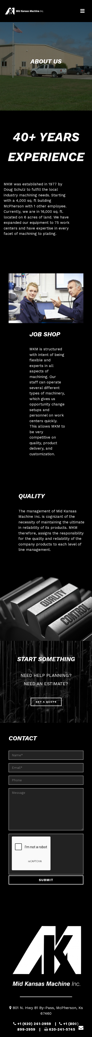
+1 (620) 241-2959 (34, 1024)
